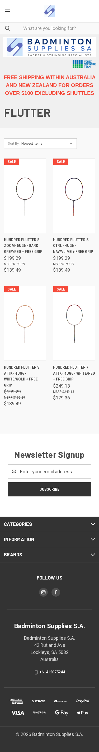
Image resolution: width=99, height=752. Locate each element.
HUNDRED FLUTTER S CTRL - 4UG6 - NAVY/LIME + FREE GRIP (73, 245)
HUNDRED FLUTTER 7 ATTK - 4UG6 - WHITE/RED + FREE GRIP (74, 373)
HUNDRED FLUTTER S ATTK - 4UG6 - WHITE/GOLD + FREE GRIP (22, 376)
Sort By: (14, 143)
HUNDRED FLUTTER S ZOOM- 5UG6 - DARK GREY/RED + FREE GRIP (23, 245)
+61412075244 (52, 672)
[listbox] (48, 144)
